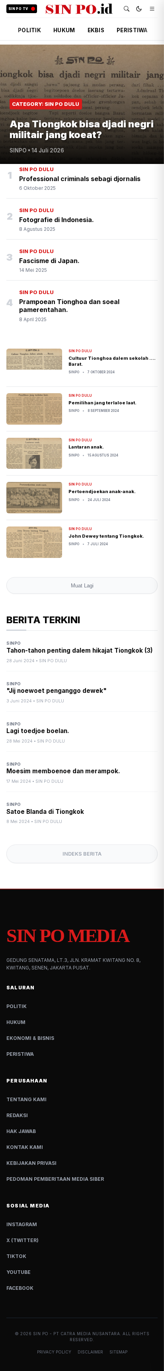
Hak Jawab (21, 1131)
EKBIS (96, 30)
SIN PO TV (18, 9)
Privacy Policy (54, 1352)
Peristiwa (20, 1054)
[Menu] (152, 8)
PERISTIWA (132, 30)
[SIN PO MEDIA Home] (79, 9)
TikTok (16, 1256)
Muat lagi (82, 586)
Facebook (19, 1288)
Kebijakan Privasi (31, 1163)
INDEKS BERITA (82, 854)
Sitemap (118, 1352)
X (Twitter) (22, 1240)
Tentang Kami (26, 1099)
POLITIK (29, 30)
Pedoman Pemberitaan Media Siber (55, 1179)
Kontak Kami (24, 1147)
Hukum (15, 1022)
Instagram (21, 1224)
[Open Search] (126, 9)
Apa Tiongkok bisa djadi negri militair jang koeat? (82, 129)
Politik (16, 1006)
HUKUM (64, 30)
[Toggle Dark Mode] (138, 8)
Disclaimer (90, 1352)
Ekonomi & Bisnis (30, 1038)
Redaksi (17, 1115)
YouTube (18, 1272)
